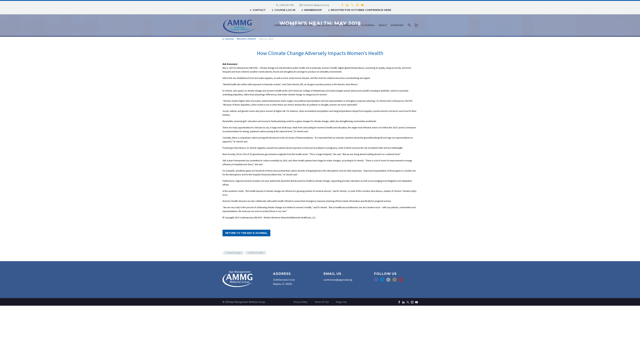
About (382, 25)
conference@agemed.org (316, 5)
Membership (313, 10)
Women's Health (246, 38)
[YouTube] (362, 5)
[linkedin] (382, 281)
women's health (256, 252)
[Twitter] (352, 5)
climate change (234, 252)
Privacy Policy (300, 302)
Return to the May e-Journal (246, 233)
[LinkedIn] (347, 5)
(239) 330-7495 (287, 5)
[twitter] (388, 281)
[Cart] (416, 25)
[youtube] (401, 281)
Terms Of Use (321, 302)
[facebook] (376, 281)
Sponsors (397, 25)
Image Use (341, 302)
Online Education (327, 25)
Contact (259, 10)
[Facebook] (342, 5)
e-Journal (368, 25)
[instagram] (394, 281)
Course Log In (284, 10)
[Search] (409, 25)
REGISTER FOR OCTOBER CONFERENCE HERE (361, 10)
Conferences (282, 25)
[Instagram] (357, 5)
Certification (303, 25)
